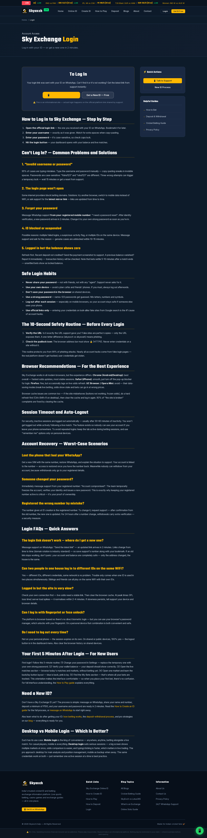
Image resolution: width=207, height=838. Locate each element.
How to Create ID (94, 794)
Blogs (126, 11)
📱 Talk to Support (162, 80)
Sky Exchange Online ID (97, 788)
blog (30, 720)
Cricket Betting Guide (156, 123)
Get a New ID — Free (97, 95)
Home (61, 11)
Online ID (72, 11)
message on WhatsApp (61, 710)
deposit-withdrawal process (100, 716)
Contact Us (161, 794)
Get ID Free (178, 11)
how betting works (73, 716)
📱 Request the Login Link (61, 95)
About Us (160, 788)
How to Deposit (93, 804)
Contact (148, 11)
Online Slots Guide (129, 809)
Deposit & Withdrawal (156, 116)
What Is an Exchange (130, 804)
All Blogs (125, 788)
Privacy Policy (152, 129)
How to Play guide (65, 683)
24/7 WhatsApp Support (167, 804)
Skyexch (38, 11)
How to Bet (151, 110)
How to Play (101, 11)
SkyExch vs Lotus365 (131, 799)
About (136, 11)
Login (165, 11)
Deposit (115, 11)
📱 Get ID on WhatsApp (34, 809)
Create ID (86, 11)
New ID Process (163, 87)
